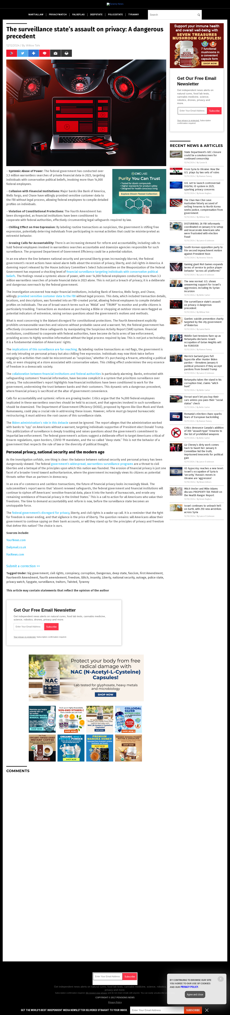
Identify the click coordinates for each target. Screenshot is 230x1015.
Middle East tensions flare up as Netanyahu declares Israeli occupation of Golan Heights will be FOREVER (202, 340)
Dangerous (103, 573)
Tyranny (84, 582)
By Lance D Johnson (205, 240)
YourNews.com (16, 540)
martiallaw (35, 14)
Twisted (72, 582)
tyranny (133, 14)
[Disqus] (86, 821)
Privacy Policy (115, 1002)
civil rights (57, 573)
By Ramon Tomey (204, 176)
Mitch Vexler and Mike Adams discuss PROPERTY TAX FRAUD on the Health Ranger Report (203, 492)
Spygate (31, 582)
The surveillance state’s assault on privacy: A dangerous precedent (202, 305)
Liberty (106, 577)
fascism (133, 573)
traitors (61, 582)
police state (155, 577)
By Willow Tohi (203, 217)
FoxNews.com (15, 554)
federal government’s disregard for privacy (40, 513)
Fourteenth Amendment (22, 577)
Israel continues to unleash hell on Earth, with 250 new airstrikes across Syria (202, 509)
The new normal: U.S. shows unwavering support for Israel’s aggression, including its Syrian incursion (202, 286)
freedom (74, 577)
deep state (119, 573)
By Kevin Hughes (204, 193)
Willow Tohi (33, 45)
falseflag (78, 14)
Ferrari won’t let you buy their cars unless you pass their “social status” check (203, 400)
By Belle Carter (203, 295)
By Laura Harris (203, 329)
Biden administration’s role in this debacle (40, 422)
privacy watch (15, 582)
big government (38, 573)
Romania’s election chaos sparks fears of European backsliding (203, 415)
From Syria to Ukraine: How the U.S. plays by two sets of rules (202, 171)
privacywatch (58, 14)
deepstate (96, 14)
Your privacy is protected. (25, 637)
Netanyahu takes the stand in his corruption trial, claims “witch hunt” (203, 383)
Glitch (85, 577)
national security (123, 577)
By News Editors (204, 482)
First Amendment (151, 573)
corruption (88, 573)
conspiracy (72, 573)
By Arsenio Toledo (205, 258)
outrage (141, 577)
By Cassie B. (202, 162)
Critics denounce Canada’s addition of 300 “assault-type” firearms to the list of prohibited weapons (204, 431)
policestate (115, 14)
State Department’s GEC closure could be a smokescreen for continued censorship (202, 155)
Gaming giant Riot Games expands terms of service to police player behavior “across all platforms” (203, 267)
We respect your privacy (96, 993)
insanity (95, 577)
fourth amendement (53, 577)
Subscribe (193, 1010)
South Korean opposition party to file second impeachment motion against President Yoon (203, 250)
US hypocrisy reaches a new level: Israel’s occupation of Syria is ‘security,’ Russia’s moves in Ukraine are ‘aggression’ (204, 473)
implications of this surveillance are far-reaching (44, 349)
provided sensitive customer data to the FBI (46, 296)
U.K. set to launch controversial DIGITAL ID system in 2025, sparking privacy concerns (202, 186)
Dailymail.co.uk (16, 547)
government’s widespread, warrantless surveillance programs (92, 464)
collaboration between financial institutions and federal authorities (56, 374)
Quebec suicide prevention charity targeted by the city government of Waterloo (204, 322)
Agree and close (195, 994)
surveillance (46, 582)
